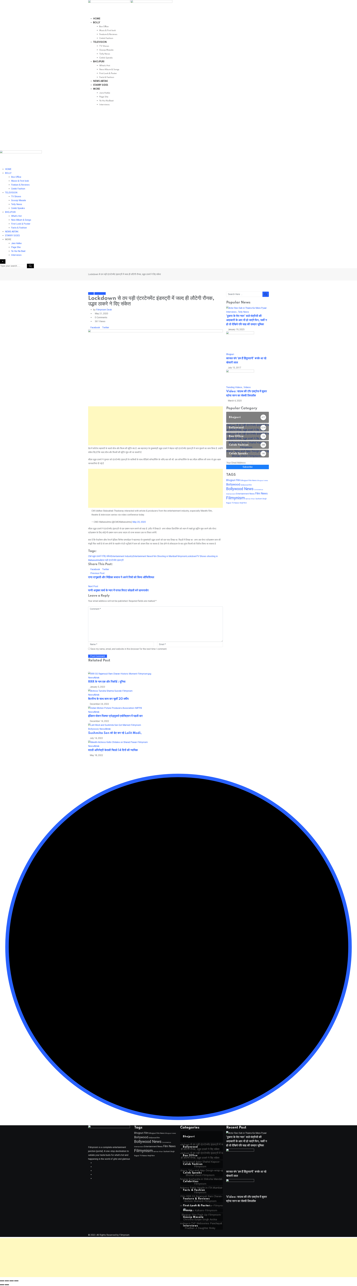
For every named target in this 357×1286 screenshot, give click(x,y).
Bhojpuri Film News (249, 480)
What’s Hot (104, 66)
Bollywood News (240, 489)
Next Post (93, 586)
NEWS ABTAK (100, 81)
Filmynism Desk (104, 309)
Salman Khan (250, 499)
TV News (235, 503)
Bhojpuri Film (233, 480)
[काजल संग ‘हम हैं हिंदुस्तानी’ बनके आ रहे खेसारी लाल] (240, 341)
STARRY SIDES (100, 85)
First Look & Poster (108, 73)
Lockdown (191, 556)
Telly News (104, 54)
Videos (247, 387)
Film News (261, 493)
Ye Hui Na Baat (106, 101)
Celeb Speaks (106, 58)
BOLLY (96, 23)
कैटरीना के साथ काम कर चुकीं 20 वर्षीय (108, 698)
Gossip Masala (106, 50)
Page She (103, 97)
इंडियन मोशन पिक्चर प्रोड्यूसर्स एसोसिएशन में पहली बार (115, 716)
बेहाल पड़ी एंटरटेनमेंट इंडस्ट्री (112, 560)
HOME (96, 19)
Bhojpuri (230, 354)
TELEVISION (100, 42)
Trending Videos (234, 387)
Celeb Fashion (106, 38)
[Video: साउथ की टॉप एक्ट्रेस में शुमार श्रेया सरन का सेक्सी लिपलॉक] (240, 377)
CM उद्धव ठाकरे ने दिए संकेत (99, 556)
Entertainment (231, 494)
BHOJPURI (98, 62)
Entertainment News (142, 556)
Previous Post (97, 573)
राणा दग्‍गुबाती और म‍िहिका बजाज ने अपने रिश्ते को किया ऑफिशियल (121, 577)
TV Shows (104, 46)
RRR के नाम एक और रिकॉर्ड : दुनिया (107, 681)
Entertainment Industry (122, 556)
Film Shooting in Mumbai (164, 556)
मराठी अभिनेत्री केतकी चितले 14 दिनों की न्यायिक (113, 750)
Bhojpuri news (262, 480)
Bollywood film (246, 485)
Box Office (104, 27)
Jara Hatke (104, 93)
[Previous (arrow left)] (2, 1284)
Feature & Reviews (108, 34)
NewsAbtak (93, 677)
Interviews (104, 105)
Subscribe (248, 467)
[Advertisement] (178, 129)
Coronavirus (258, 490)
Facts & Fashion (106, 77)
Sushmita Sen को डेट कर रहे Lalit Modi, (115, 733)
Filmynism (181, 556)
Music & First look (107, 31)
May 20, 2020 (139, 522)
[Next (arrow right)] (7, 1284)
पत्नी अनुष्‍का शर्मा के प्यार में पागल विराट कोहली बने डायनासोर (118, 590)
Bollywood (93, 729)
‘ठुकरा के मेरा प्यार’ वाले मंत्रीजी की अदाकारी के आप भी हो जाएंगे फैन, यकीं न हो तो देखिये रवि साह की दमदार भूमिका (246, 320)
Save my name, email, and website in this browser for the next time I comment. (129, 649)
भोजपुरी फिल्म (243, 503)
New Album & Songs (109, 70)
